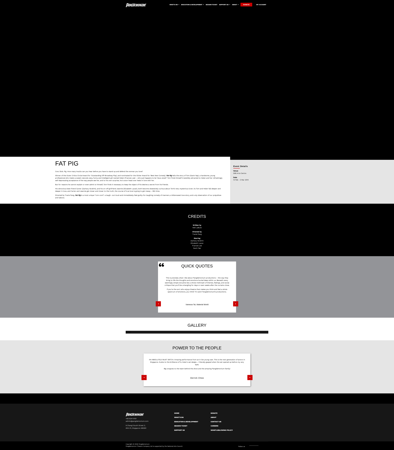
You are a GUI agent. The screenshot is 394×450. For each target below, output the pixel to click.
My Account (261, 4)
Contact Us (216, 422)
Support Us (223, 4)
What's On (174, 4)
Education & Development (191, 4)
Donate (246, 4)
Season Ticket (211, 4)
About (234, 4)
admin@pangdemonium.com (137, 421)
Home (176, 413)
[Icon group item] (260, 446)
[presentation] (158, 303)
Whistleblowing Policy (222, 430)
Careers (214, 426)
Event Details (240, 166)
